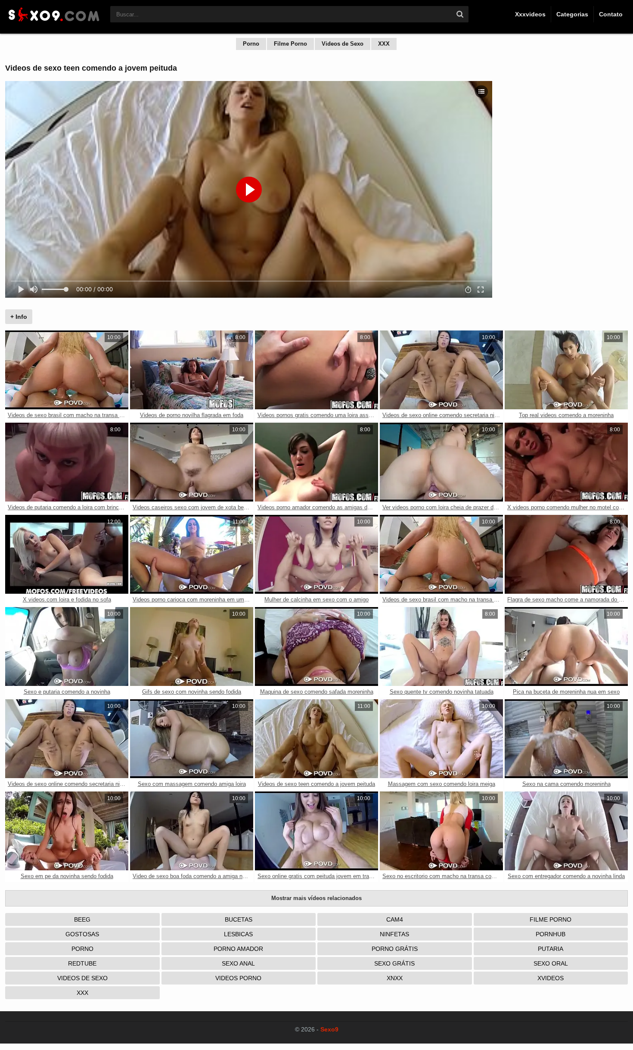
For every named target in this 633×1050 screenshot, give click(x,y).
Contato (611, 14)
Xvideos (550, 978)
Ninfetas (394, 934)
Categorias (572, 14)
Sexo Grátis (394, 963)
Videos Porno (238, 978)
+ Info (18, 316)
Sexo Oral (551, 963)
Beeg (82, 919)
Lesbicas (238, 934)
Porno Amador (238, 948)
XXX (384, 44)
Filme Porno (290, 44)
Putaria (550, 948)
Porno (251, 44)
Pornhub (550, 934)
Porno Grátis (395, 948)
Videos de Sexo (342, 44)
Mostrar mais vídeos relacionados (316, 898)
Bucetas (238, 919)
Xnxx (395, 978)
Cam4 (394, 919)
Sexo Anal (238, 963)
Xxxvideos (530, 14)
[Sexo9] (53, 22)
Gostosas (82, 934)
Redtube (82, 963)
